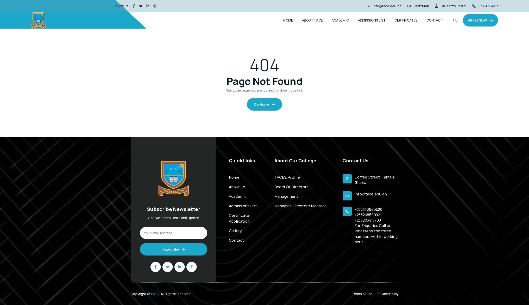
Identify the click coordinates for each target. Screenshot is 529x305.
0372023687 (488, 6)
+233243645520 (368, 209)
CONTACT (435, 20)
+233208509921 (368, 214)
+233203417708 (368, 220)
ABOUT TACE (312, 20)
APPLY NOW (478, 20)
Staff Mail (421, 6)
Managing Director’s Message (300, 205)
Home (234, 177)
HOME (288, 20)
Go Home (262, 104)
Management (286, 196)
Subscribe (171, 249)
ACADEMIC (340, 20)
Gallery (235, 230)
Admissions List (243, 205)
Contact (236, 240)
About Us (237, 186)
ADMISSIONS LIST (372, 20)
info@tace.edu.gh (387, 6)
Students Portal (453, 6)
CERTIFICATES (405, 20)
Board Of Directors (291, 186)
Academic (238, 196)
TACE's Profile (287, 177)
